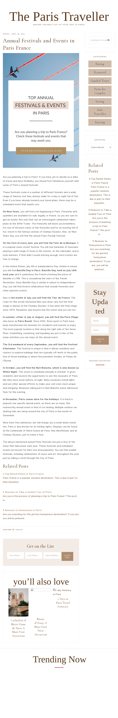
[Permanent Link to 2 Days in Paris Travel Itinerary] (63, 594)
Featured (100, 72)
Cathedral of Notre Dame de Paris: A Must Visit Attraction (18, 628)
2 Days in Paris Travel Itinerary (63, 602)
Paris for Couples (100, 91)
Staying (100, 122)
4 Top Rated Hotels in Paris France (23, 474)
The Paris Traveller (59, 16)
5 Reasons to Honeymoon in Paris (22, 510)
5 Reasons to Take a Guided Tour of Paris (27, 492)
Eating (100, 64)
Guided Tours (100, 81)
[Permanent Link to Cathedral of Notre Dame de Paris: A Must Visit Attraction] (18, 615)
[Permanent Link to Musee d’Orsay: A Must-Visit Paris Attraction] (41, 590)
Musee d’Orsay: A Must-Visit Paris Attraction (40, 626)
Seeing (6, 34)
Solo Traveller (100, 112)
